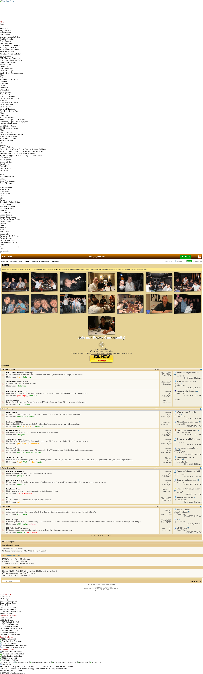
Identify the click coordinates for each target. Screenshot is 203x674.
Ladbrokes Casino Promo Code (11, 628)
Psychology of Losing (8, 609)
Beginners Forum (8, 369)
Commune (6, 506)
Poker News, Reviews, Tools (15, 480)
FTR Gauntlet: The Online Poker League (19, 373)
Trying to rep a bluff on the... (188, 439)
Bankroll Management (8, 601)
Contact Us (194, 581)
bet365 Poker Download (9, 624)
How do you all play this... (187, 430)
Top (199, 581)
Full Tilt (14, 660)
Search (20, 261)
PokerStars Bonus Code (9, 631)
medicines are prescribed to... (188, 373)
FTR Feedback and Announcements (17, 528)
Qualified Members (12, 400)
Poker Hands (5, 597)
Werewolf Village (12, 520)
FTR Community (12, 510)
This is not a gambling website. (11, 671)
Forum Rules (13, 261)
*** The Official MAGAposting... (181, 511)
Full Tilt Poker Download (9, 626)
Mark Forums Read (96, 536)
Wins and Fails (11, 498)
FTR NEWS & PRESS (64, 667)
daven (28, 476)
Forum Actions (44, 261)
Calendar (26, 261)
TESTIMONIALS (7, 667)
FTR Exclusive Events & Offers (16, 391)
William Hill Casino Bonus (10, 635)
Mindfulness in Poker (8, 607)
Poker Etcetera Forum (10, 468)
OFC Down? (182, 528)
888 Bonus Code (6, 618)
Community (34, 261)
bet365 (13, 643)
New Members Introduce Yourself (17, 381)
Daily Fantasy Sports (13, 489)
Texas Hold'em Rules (8, 603)
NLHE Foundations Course (10, 611)
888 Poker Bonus (6, 620)
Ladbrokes (22, 645)
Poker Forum (40, 669)
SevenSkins (106, 590)
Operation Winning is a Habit (188, 471)
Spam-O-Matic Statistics (13, 555)
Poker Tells (4, 605)
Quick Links (55, 261)
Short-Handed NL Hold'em (15, 439)
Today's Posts (4, 261)
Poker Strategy (7, 409)
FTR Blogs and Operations (15, 471)
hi (177, 520)
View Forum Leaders (107, 536)
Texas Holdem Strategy (25, 669)
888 (14, 639)
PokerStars (18, 641)
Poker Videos (62, 669)
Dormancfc (31, 573)
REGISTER (186, 257)
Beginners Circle (11, 412)
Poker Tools (50, 669)
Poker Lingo (4, 599)
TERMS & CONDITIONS (27, 667)
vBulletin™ (101, 587)
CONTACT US (47, 667)
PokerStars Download (8, 633)
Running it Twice (6, 614)
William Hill (19, 647)
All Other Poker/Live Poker (15, 458)
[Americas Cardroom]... (186, 391)
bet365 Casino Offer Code (10, 622)
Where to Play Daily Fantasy (188, 489)
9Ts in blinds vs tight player (188, 422)
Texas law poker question (187, 480)
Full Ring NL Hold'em (13, 430)
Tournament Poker (12, 448)
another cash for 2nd (185, 498)
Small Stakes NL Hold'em (14, 422)
